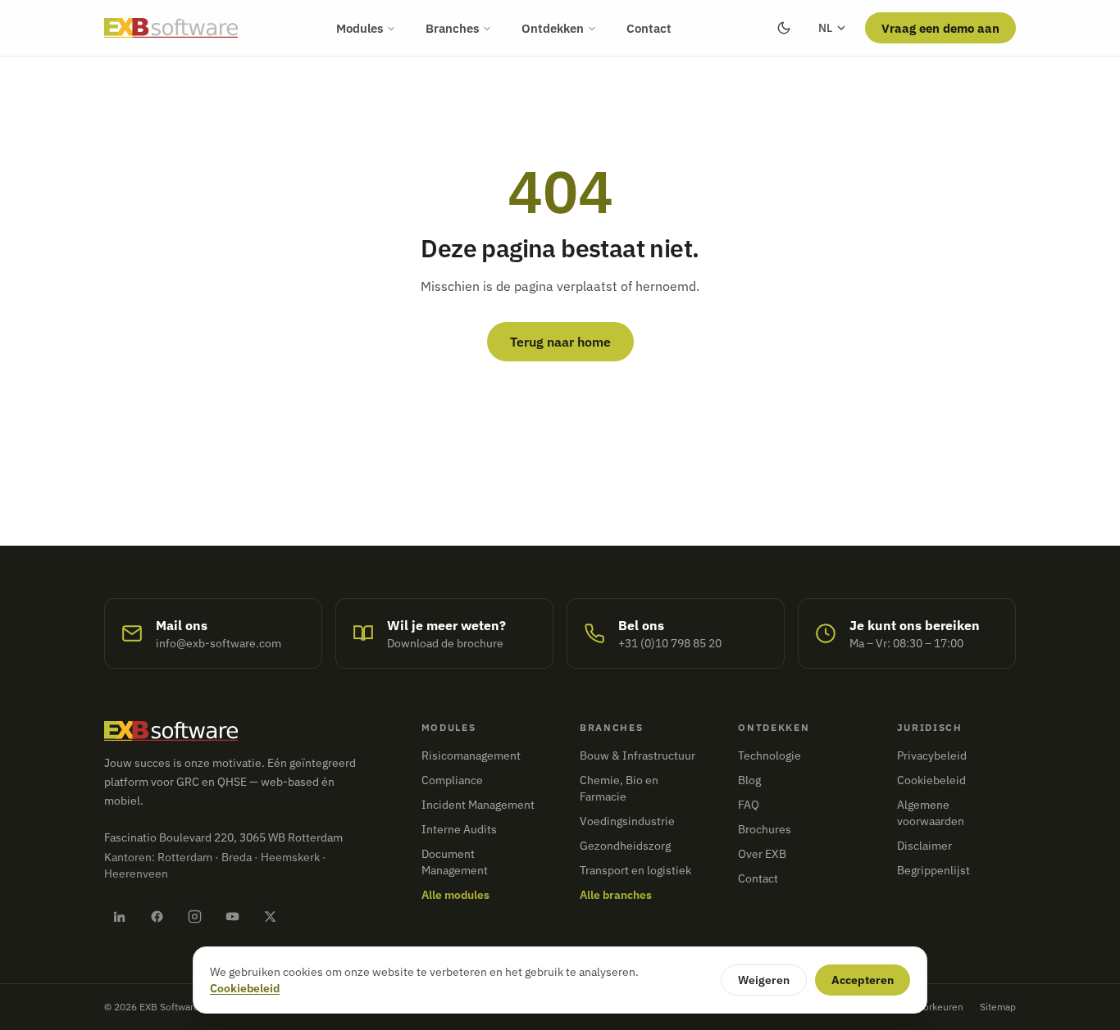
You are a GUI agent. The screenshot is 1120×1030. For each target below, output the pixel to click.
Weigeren (764, 980)
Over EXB (762, 853)
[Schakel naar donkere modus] (784, 28)
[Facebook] (156, 916)
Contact (649, 28)
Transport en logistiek (635, 870)
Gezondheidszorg (625, 845)
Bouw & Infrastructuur (637, 755)
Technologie (769, 755)
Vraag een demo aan (940, 28)
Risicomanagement (471, 755)
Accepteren (862, 980)
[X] (270, 916)
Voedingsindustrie (627, 821)
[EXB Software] (171, 28)
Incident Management (478, 804)
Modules (359, 28)
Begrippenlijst (933, 870)
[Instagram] (194, 916)
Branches (452, 28)
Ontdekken (552, 28)
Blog (749, 780)
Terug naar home (560, 342)
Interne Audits (459, 829)
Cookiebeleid (931, 780)
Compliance (452, 780)
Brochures (764, 829)
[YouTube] (232, 916)
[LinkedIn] (119, 916)
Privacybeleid (932, 755)
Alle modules (455, 894)
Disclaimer (924, 845)
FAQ (748, 804)
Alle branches (616, 894)
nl (825, 27)
